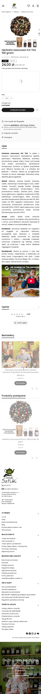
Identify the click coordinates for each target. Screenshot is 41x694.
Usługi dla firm (7, 619)
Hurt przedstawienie (9, 587)
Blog (3, 525)
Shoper (36, 637)
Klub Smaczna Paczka (10, 560)
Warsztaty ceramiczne (10, 614)
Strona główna (6, 12)
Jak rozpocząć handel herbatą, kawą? (15, 597)
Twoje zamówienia (8, 538)
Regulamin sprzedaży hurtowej (13, 600)
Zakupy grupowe (8, 627)
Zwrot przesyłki (7, 541)
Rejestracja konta (8, 551)
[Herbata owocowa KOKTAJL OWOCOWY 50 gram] (20, 418)
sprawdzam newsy (20, 676)
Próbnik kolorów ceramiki (11, 616)
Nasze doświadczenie (9, 522)
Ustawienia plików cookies (11, 578)
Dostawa (5, 563)
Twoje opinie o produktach (11, 544)
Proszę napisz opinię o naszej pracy (14, 546)
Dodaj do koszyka (18, 110)
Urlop (3, 519)
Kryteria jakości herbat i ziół (12, 527)
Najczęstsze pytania (9, 570)
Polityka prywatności (9, 573)
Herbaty (16, 12)
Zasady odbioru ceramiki (11, 608)
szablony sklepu (18, 637)
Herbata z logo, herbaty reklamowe (14, 621)
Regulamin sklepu (8, 568)
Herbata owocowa (27, 12)
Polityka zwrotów (8, 565)
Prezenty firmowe (8, 624)
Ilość (3, 95)
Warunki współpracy (9, 589)
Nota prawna (6, 530)
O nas (4, 517)
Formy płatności (8, 576)
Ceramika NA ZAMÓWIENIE (11, 611)
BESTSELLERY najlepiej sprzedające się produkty (19, 595)
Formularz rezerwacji (9, 549)
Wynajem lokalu (7, 629)
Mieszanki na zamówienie (11, 592)
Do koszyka (20, 383)
